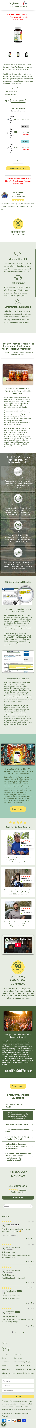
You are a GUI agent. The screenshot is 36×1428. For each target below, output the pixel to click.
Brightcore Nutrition (14, 1413)
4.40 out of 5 (23, 1190)
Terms (4, 1358)
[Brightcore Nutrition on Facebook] (4, 1349)
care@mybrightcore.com (24, 1369)
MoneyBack (6, 1369)
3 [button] (18, 1332)
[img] (6, 1221)
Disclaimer (5, 1362)
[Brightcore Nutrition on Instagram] (9, 1349)
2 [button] (15, 1332)
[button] (26, 1238)
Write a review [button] (18, 1197)
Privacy (4, 1365)
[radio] (18, 119)
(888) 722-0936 (21, 6)
